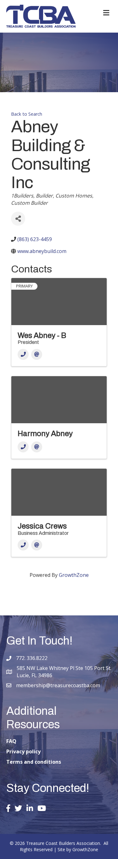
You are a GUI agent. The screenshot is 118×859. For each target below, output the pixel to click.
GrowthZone (74, 575)
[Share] (18, 219)
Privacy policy (23, 751)
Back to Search (26, 114)
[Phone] (23, 354)
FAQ (11, 741)
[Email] (36, 354)
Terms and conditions (33, 761)
